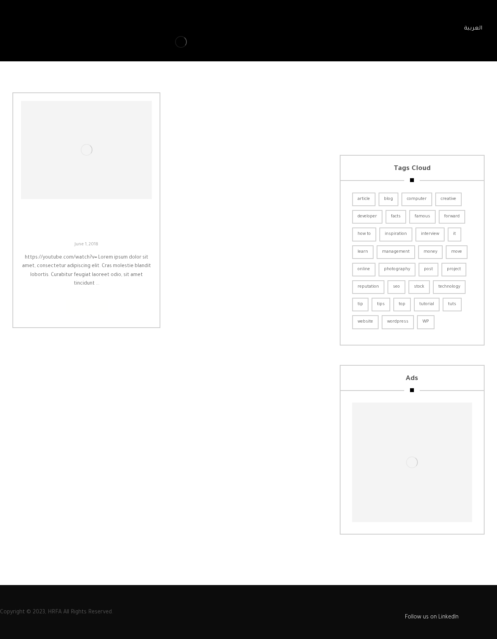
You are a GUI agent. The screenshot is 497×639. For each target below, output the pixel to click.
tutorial (426, 304)
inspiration (396, 234)
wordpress (397, 322)
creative (448, 199)
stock (419, 287)
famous (422, 216)
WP (425, 322)
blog (388, 199)
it (454, 234)
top (402, 304)
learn (363, 252)
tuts (452, 304)
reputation (368, 287)
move (456, 252)
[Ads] (412, 463)
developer (367, 216)
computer (417, 199)
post (428, 269)
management (396, 252)
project (454, 269)
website (365, 322)
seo (396, 287)
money (430, 252)
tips (381, 304)
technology (449, 287)
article (364, 199)
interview (430, 234)
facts (396, 216)
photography (397, 269)
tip (360, 304)
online (364, 269)
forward (452, 216)
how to (364, 234)
